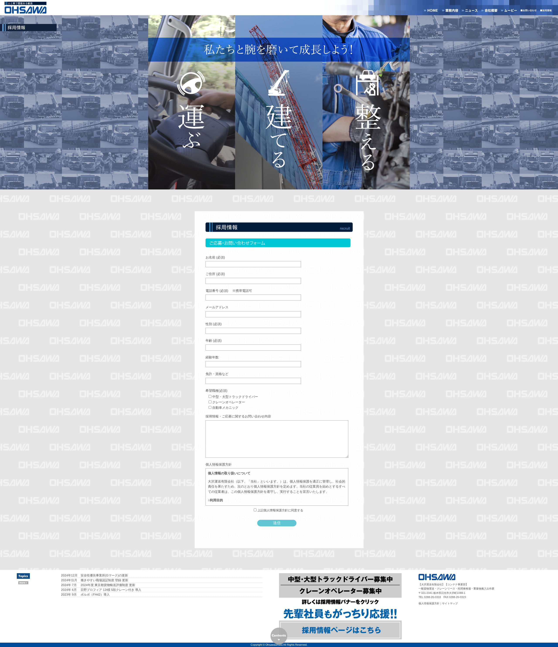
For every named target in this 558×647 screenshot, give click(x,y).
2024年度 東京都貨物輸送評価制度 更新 (108, 585)
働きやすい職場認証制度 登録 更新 (104, 580)
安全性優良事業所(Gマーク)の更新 (104, 575)
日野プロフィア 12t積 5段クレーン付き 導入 (111, 589)
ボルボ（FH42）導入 (95, 594)
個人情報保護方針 (428, 603)
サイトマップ (450, 603)
